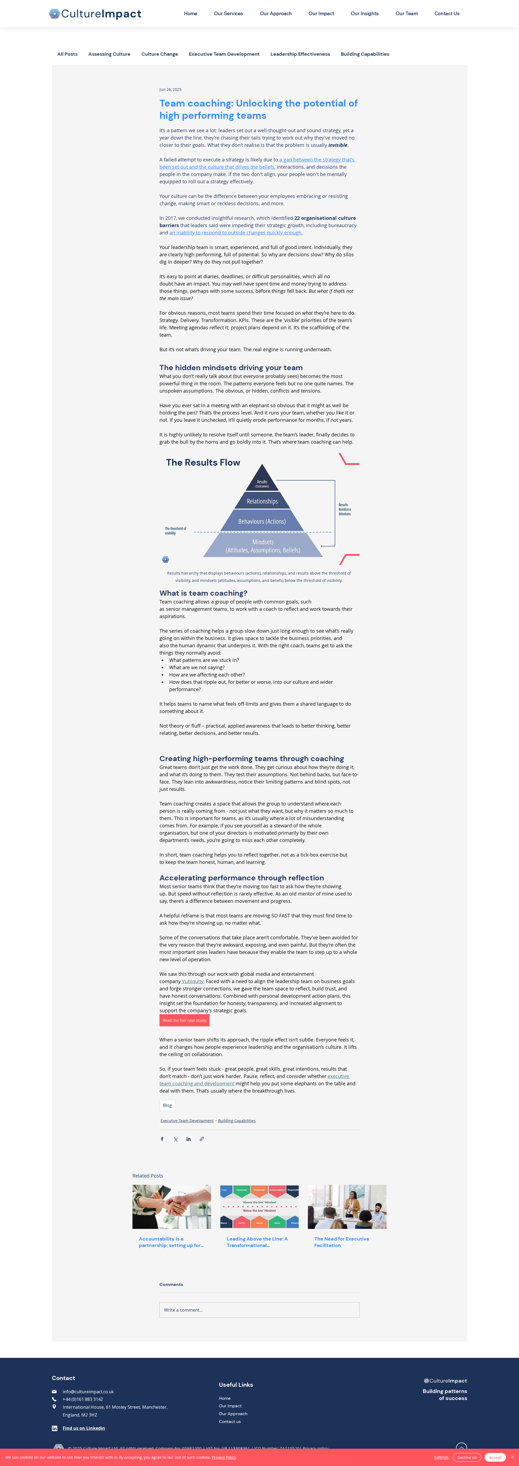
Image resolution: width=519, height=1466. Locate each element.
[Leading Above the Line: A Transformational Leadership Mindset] (259, 1207)
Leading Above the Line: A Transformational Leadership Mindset (257, 1242)
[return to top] (461, 1448)
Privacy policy (315, 1448)
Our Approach (233, 1414)
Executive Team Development (224, 54)
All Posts (67, 54)
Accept (495, 1457)
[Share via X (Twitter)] (175, 1139)
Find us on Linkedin (84, 1428)
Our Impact (230, 1406)
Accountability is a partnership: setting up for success (170, 1242)
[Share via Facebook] (162, 1139)
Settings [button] (441, 1457)
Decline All (467, 1457)
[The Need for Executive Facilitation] (347, 1207)
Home (225, 1398)
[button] (229, 13)
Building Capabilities (365, 54)
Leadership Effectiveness (300, 54)
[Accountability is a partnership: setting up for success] (171, 1207)
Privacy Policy (224, 1457)
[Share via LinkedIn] (188, 1139)
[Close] (512, 1457)
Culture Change (159, 54)
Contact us (230, 1421)
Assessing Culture (109, 54)
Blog (167, 1105)
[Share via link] (201, 1139)
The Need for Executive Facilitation (341, 1242)
